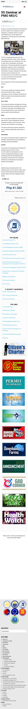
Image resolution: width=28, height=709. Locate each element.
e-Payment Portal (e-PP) (8, 240)
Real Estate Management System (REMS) (13, 251)
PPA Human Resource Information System (13, 258)
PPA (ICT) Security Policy (9, 292)
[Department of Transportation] (7, 612)
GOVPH (3, 1)
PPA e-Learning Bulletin (8, 280)
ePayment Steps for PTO (9, 688)
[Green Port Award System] (15, 620)
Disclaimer (5, 338)
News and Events (7, 704)
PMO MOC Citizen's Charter (9, 700)
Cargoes (5, 694)
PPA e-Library (6, 284)
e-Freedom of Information (9, 318)
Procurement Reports (9, 666)
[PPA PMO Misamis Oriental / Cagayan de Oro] (14, 6)
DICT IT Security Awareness (9, 295)
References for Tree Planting (10, 678)
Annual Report (6, 670)
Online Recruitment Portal (9, 254)
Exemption (5, 697)
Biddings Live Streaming (8, 276)
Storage (5, 695)
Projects (6, 665)
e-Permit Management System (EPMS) (12, 247)
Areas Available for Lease (9, 675)
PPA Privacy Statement (8, 299)
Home (10, 21)
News (14, 21)
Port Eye (5, 671)
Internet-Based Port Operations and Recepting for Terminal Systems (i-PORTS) (13, 263)
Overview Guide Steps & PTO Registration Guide (14, 685)
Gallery (4, 705)
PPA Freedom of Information (9, 314)
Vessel (4, 692)
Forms (4, 673)
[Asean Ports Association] (15, 612)
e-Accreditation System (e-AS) (10, 244)
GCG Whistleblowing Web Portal (11, 321)
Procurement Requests (9, 663)
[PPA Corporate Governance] (15, 604)
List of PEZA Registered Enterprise (11, 334)
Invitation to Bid (7, 659)
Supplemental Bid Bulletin (10, 661)
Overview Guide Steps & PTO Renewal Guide (13, 687)
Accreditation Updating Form (10, 680)
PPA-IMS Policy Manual (8, 310)
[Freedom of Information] (22, 604)
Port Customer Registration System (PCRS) (13, 267)
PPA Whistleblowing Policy (9, 325)
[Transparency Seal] (7, 604)
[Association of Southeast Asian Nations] (22, 612)
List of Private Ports (7, 307)
